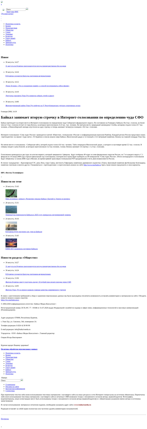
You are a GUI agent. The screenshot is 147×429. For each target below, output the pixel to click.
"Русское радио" (7, 14)
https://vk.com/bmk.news (10, 300)
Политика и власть (13, 24)
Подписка (5, 419)
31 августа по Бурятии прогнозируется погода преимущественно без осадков (36, 66)
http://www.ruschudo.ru (92, 165)
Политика (9, 45)
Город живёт (10, 38)
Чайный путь (11, 42)
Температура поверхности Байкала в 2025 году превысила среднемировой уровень (38, 215)
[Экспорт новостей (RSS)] (73, 18)
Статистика (10, 391)
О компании (10, 385)
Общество (9, 30)
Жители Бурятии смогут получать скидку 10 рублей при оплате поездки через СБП (38, 282)
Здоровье (9, 34)
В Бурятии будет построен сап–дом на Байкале (24, 232)
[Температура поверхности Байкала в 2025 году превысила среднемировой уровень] (11, 213)
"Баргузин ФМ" (12, 12)
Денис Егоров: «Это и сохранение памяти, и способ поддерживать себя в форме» (37, 86)
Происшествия (11, 28)
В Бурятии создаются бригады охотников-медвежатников (28, 76)
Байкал (8, 40)
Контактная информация (15, 389)
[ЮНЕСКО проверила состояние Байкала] (11, 247)
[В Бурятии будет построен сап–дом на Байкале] (11, 230)
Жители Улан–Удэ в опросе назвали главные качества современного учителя (36, 290)
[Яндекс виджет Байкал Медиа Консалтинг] (73, 20)
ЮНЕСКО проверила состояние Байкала (22, 249)
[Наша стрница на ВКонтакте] (73, 16)
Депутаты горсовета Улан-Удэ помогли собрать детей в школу (30, 96)
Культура (9, 36)
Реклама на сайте (12, 387)
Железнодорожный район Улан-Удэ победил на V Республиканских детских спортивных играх (43, 106)
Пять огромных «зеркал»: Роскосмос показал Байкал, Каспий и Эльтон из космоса (38, 199)
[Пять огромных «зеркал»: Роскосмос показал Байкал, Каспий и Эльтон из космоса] (11, 197)
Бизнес (8, 26)
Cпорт (8, 32)
